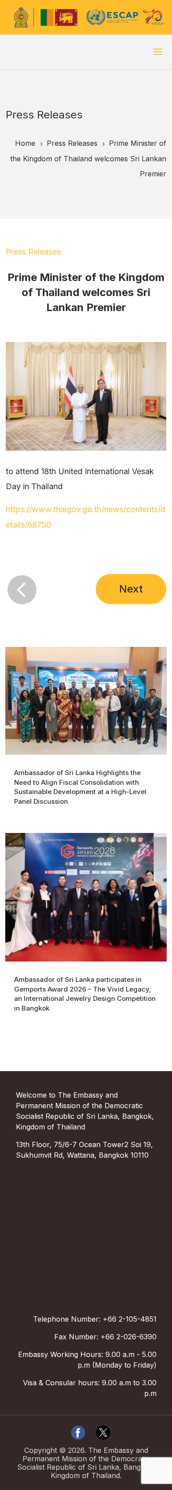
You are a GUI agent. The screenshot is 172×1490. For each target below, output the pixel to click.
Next (131, 588)
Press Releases (33, 251)
